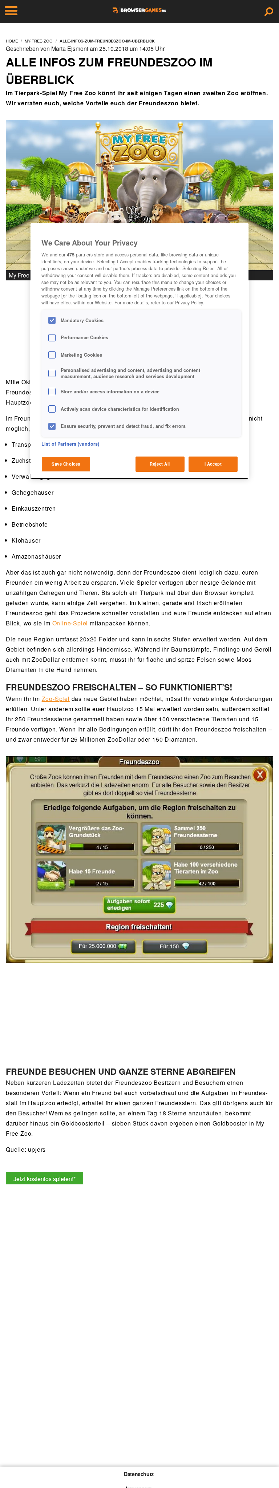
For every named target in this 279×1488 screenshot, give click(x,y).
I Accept (213, 464)
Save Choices (66, 464)
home (12, 41)
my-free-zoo (39, 41)
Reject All (160, 464)
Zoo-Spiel (56, 698)
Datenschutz (139, 1473)
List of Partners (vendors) (70, 444)
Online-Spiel (70, 623)
